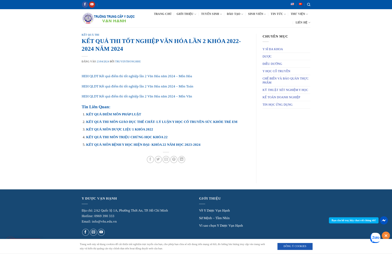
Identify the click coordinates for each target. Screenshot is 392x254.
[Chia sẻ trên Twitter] (158, 159)
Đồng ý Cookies (295, 246)
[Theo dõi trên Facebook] (85, 4)
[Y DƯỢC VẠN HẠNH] (108, 18)
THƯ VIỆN (298, 13)
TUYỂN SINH (210, 13)
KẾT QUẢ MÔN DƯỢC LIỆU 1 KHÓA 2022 (119, 129)
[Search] (308, 5)
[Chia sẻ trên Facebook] (150, 159)
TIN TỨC (277, 13)
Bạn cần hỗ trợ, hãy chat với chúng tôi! (354, 220)
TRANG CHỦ (163, 13)
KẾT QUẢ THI (90, 34)
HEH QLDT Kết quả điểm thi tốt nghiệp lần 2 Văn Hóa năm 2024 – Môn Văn (137, 96)
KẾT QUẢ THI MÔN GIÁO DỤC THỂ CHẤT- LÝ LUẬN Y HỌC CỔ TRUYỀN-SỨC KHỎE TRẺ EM (161, 122)
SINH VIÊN (255, 13)
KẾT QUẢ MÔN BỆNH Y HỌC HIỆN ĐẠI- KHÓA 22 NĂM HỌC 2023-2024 (143, 145)
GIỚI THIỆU (185, 13)
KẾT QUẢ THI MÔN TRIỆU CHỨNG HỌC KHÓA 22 (127, 137)
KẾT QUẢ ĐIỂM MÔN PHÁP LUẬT (113, 114)
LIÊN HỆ (302, 22)
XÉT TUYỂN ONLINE (117, 4)
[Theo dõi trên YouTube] (92, 4)
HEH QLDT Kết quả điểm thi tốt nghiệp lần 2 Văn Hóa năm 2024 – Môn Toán (137, 86)
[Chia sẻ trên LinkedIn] (181, 159)
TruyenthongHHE (128, 61)
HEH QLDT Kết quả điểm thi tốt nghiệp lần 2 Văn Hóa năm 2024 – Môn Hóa (137, 76)
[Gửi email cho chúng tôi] (93, 232)
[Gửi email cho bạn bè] (166, 159)
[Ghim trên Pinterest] (173, 159)
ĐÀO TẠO (234, 13)
